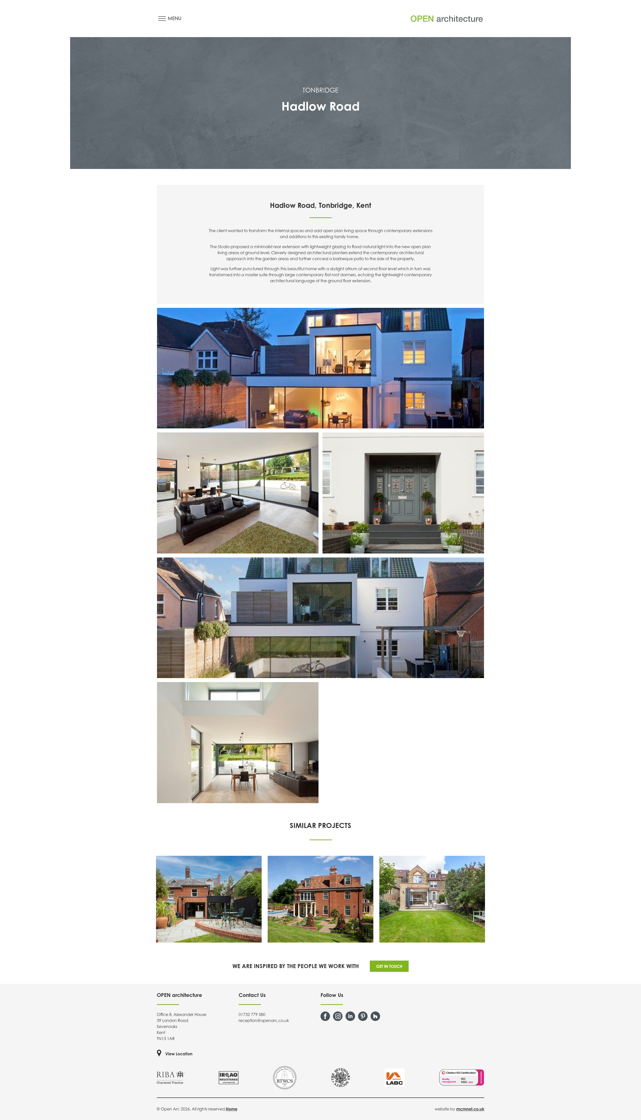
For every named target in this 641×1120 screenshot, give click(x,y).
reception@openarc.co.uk (264, 1020)
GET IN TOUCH (389, 966)
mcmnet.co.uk (470, 1108)
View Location (179, 1053)
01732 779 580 (252, 1014)
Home (231, 1108)
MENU (175, 18)
